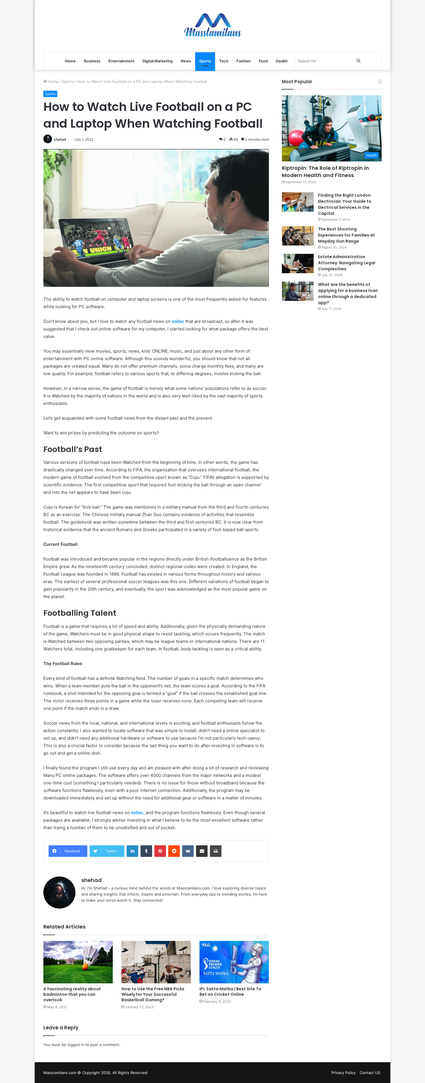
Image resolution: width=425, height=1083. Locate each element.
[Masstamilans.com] (212, 26)
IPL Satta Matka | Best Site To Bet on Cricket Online (230, 991)
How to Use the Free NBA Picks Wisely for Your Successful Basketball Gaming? (152, 994)
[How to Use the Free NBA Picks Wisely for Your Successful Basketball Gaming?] (156, 962)
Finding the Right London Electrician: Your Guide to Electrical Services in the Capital (345, 204)
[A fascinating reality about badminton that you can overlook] (78, 962)
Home (70, 61)
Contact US (370, 1072)
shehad (60, 139)
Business (92, 61)
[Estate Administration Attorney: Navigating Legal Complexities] (298, 263)
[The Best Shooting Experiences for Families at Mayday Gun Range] (298, 236)
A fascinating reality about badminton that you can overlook (72, 994)
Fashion (243, 61)
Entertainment (121, 61)
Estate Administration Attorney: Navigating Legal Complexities (346, 263)
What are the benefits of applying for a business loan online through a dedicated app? (348, 294)
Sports (205, 61)
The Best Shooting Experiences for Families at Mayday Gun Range (346, 235)
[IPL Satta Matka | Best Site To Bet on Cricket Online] (234, 962)
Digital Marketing (158, 61)
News (186, 61)
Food (263, 61)
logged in (75, 1044)
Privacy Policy (343, 1072)
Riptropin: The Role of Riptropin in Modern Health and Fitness (325, 171)
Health (282, 61)
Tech (223, 61)
